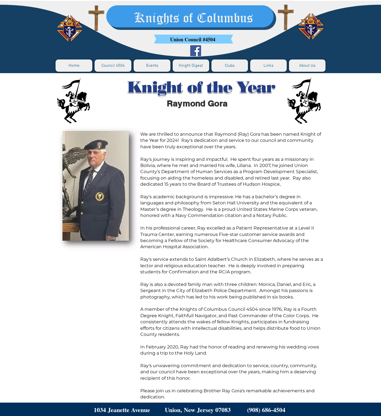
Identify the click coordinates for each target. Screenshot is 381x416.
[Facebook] (195, 50)
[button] (113, 65)
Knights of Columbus (193, 18)
